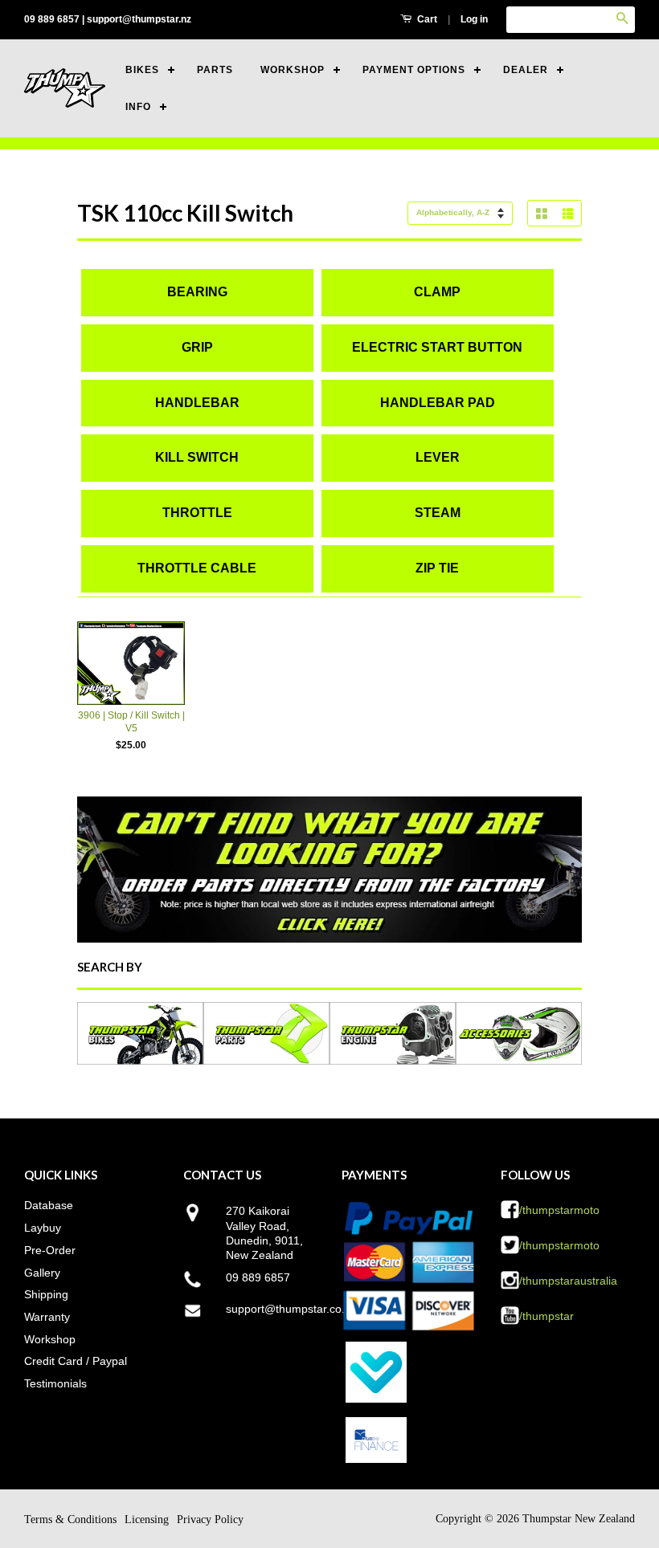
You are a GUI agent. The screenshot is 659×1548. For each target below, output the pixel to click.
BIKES (142, 69)
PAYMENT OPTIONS (413, 69)
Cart (426, 19)
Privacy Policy (210, 1519)
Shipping (46, 1294)
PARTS (215, 69)
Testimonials (55, 1383)
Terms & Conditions (70, 1519)
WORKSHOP (292, 69)
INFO (138, 106)
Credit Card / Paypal (75, 1360)
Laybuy (42, 1227)
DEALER (525, 69)
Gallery (42, 1272)
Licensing (147, 1519)
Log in (474, 19)
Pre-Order (50, 1250)
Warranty (47, 1316)
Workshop (50, 1339)
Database (48, 1205)
